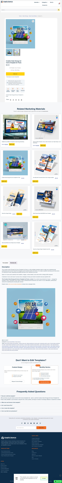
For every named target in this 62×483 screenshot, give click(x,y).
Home (20, 15)
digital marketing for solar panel (33, 343)
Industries (36, 2)
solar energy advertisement (7, 347)
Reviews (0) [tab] (13, 262)
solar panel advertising (52, 347)
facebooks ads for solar (45, 343)
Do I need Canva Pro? (7, 405)
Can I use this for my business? (9, 411)
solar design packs (46, 346)
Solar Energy (25, 15)
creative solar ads (22, 343)
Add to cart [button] (12, 144)
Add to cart (15, 73)
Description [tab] (5, 262)
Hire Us (51, 2)
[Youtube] (31, 423)
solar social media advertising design (27, 348)
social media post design (45, 344)
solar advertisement (54, 344)
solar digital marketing (55, 346)
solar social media (16, 348)
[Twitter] (37, 423)
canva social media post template (11, 343)
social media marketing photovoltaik (31, 344)
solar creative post (23, 346)
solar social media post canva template (10, 350)
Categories (44, 2)
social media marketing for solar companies (15, 344)
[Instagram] (40, 423)
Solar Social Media (33, 15)
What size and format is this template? (11, 402)
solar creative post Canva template (34, 346)
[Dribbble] (28, 423)
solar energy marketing (18, 347)
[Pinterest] (34, 423)
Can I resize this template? (8, 408)
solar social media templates (14, 284)
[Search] (58, 10)
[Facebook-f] (22, 423)
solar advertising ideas (14, 346)
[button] (33, 21)
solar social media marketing (42, 348)
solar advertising (5, 346)
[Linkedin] (25, 423)
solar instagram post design (41, 347)
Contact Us (44, 5)
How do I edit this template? (8, 396)
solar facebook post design (29, 347)
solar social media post (53, 348)
